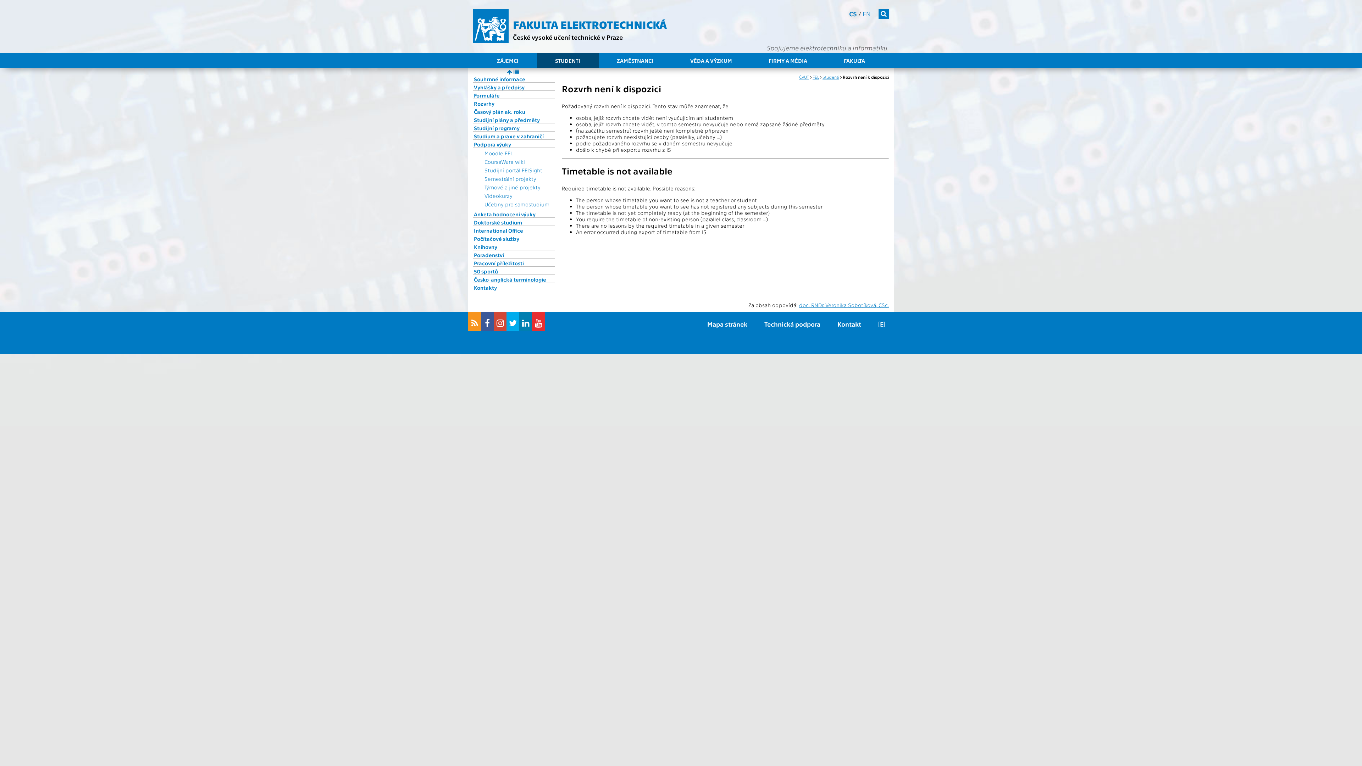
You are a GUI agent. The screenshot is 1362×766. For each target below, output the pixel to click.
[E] (881, 324)
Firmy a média (788, 60)
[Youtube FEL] (538, 321)
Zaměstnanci (635, 60)
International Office (498, 230)
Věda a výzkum (711, 60)
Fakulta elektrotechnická (590, 24)
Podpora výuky (492, 144)
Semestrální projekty (510, 179)
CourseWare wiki (505, 162)
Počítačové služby (496, 238)
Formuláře (487, 95)
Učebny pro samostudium (517, 204)
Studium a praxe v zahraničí (509, 136)
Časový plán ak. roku (499, 112)
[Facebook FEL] (487, 321)
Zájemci (508, 60)
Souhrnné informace (499, 79)
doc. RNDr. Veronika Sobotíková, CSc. (844, 305)
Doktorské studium (498, 222)
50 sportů (486, 271)
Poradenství (489, 255)
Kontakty (485, 287)
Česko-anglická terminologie (510, 279)
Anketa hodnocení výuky (505, 214)
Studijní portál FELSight (513, 170)
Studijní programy (497, 128)
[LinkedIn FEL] (525, 321)
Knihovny (485, 247)
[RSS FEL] (474, 321)
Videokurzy (499, 196)
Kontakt (849, 324)
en (867, 13)
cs (853, 13)
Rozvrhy (484, 103)
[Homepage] (491, 26)
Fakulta (854, 60)
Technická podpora (792, 324)
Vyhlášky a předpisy (499, 87)
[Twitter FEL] (512, 321)
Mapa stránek (727, 324)
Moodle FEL (499, 153)
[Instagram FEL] (500, 321)
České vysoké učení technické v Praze (568, 37)
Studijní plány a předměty (507, 120)
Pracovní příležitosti (499, 263)
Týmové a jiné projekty (513, 187)
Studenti (567, 60)
